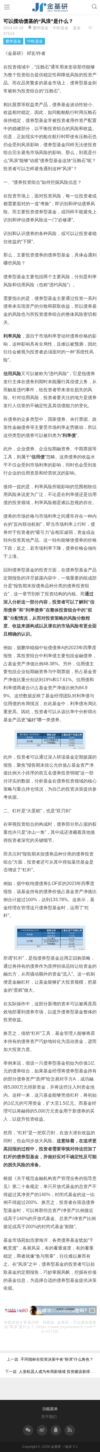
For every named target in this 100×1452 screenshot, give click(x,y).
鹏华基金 (40, 28)
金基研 (63, 1322)
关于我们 (49, 1416)
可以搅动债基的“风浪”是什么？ (38, 21)
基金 (77, 28)
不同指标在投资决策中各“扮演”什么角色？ (57, 1359)
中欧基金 (60, 28)
